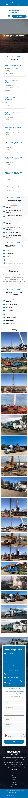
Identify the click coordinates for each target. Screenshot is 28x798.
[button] (9, 16)
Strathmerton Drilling (16, 275)
